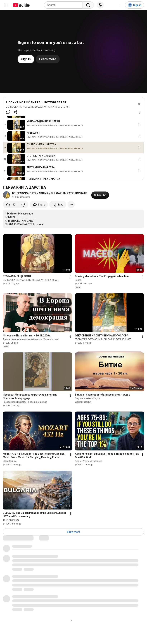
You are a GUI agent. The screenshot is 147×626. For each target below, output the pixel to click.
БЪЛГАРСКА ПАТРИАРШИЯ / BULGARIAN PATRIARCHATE (34, 107)
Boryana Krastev (83, 398)
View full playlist (83, 402)
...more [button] (39, 224)
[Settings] (120, 5)
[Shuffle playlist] (15, 112)
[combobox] (64, 5)
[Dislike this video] (23, 204)
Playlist (97, 398)
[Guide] (6, 5)
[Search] (88, 5)
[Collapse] (139, 104)
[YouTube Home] (21, 5)
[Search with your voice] (100, 5)
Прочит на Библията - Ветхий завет (36, 102)
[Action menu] (139, 112)
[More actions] (71, 204)
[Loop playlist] (8, 112)
